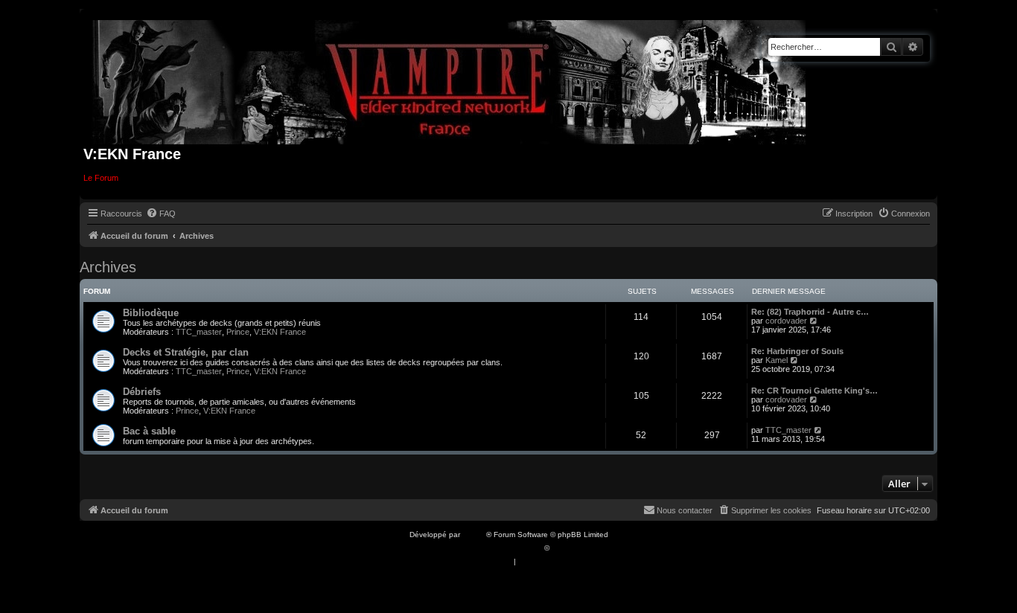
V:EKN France (280, 331)
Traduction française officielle (492, 548)
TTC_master (199, 331)
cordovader (786, 320)
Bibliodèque (151, 312)
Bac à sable (149, 431)
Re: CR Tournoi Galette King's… (814, 390)
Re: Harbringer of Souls (797, 351)
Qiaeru (563, 548)
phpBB (474, 534)
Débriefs (142, 391)
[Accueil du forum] (449, 79)
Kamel (776, 360)
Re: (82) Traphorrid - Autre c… (810, 311)
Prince (237, 331)
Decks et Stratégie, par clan (186, 352)
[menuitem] (161, 213)
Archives (108, 267)
